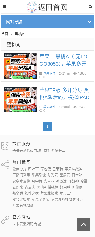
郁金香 (17, 193)
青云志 (30, 187)
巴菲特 (57, 169)
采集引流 (39, 175)
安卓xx (49, 181)
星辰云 (65, 175)
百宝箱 (77, 175)
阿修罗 (77, 187)
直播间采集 (21, 175)
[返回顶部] (83, 224)
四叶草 (33, 169)
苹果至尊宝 (40, 199)
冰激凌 (61, 181)
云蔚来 (17, 187)
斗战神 (73, 181)
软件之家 (32, 193)
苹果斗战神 (73, 169)
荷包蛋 (45, 169)
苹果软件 (49, 73)
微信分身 (19, 169)
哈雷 (83, 181)
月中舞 (37, 181)
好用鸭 (65, 187)
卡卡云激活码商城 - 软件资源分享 (38, 151)
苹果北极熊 (49, 193)
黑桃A (13, 45)
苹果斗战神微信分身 (67, 199)
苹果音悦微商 (23, 205)
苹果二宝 (67, 193)
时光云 (52, 175)
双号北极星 (21, 199)
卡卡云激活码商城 (26, 224)
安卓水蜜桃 (21, 181)
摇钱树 (53, 187)
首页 (4, 34)
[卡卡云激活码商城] (47, 11)
